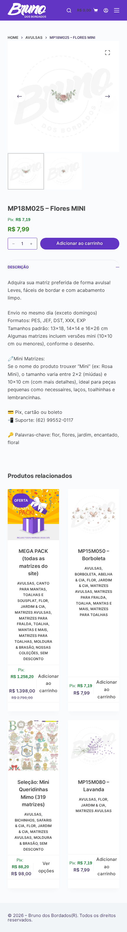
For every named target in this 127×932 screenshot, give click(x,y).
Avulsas (25, 583)
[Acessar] (106, 10)
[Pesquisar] (69, 10)
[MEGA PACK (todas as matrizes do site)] (33, 514)
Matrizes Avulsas (33, 612)
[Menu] (116, 10)
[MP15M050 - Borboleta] (93, 514)
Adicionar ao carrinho (79, 243)
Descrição (18, 267)
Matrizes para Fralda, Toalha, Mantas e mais (33, 624)
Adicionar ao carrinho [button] (48, 683)
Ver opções (46, 867)
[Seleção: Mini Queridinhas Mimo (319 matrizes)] (33, 745)
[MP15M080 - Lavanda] (93, 745)
